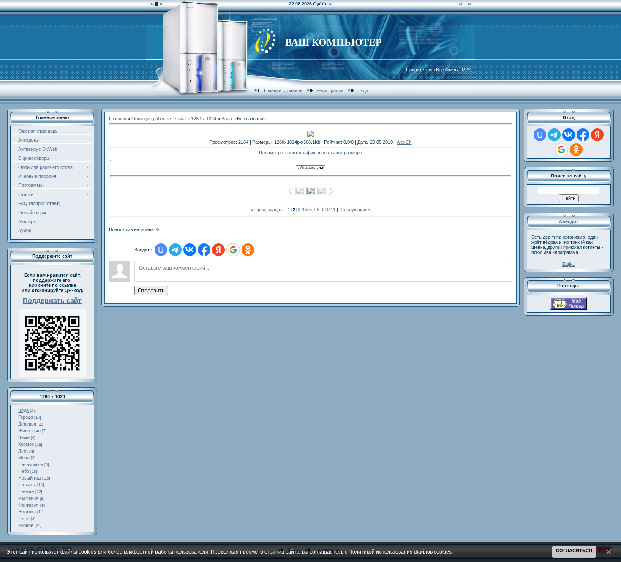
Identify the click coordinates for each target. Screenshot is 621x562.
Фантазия (28, 504)
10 (327, 209)
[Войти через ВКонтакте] (189, 249)
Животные (29, 430)
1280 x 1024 (203, 118)
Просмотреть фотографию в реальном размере (310, 152)
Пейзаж (26, 491)
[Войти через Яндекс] (218, 249)
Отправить (151, 290)
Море (24, 457)
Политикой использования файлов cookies (400, 551)
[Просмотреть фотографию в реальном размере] (310, 134)
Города (25, 417)
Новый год (29, 477)
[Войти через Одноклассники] (248, 249)
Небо (23, 471)
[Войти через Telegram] (175, 249)
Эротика (27, 511)
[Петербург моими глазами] (568, 308)
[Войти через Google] (233, 249)
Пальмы (27, 484)
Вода (23, 410)
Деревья (27, 423)
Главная (117, 118)
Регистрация (329, 90)
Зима (24, 437)
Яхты (24, 518)
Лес (22, 450)
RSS (466, 69)
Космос (26, 444)
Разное (25, 525)
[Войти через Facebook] (204, 249)
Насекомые (30, 464)
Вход (362, 90)
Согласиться (574, 550)
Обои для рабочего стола (158, 118)
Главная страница (283, 90)
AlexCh (404, 142)
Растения (28, 498)
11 (333, 209)
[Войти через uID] (161, 249)
